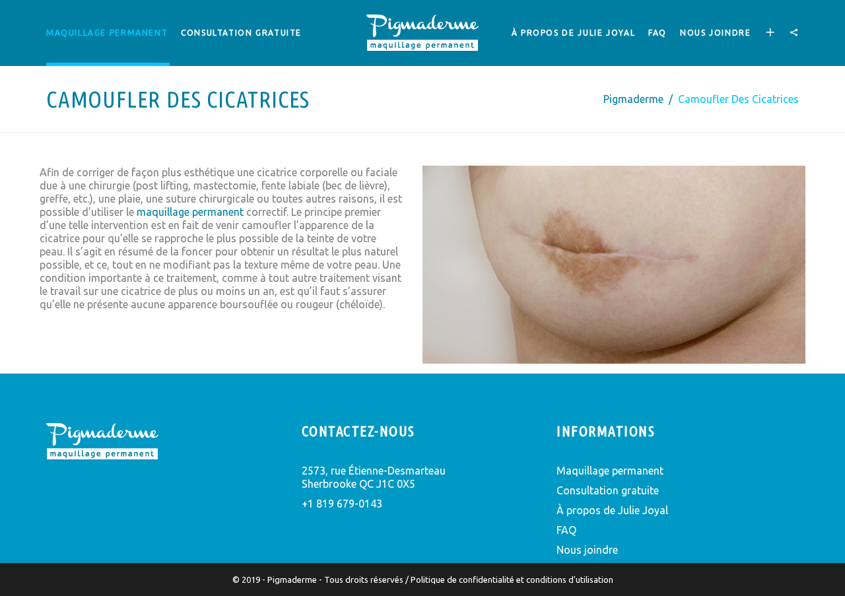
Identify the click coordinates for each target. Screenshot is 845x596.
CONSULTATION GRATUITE (241, 32)
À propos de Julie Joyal (612, 510)
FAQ (657, 32)
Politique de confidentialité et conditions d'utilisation (512, 579)
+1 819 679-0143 (342, 504)
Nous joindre (587, 550)
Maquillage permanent (107, 32)
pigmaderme (633, 99)
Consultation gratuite (608, 490)
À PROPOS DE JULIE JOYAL (574, 32)
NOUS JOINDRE (715, 32)
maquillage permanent (190, 212)
